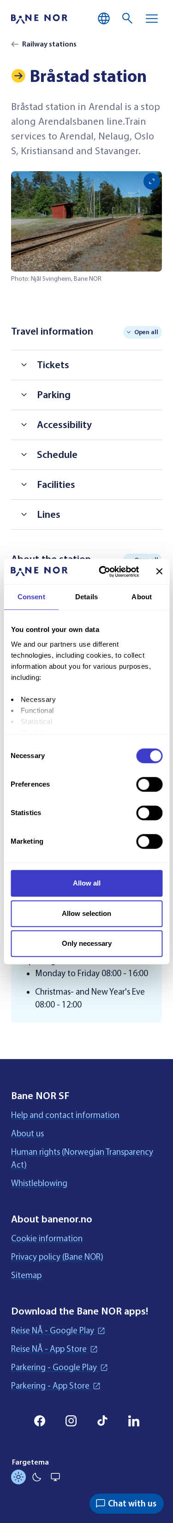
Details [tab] (86, 597)
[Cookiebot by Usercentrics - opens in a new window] (103, 572)
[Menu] (152, 18)
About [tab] (141, 597)
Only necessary (87, 943)
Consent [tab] (31, 597)
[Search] (128, 18)
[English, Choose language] (104, 18)
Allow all (87, 883)
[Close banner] (159, 571)
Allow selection (86, 913)
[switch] (149, 784)
